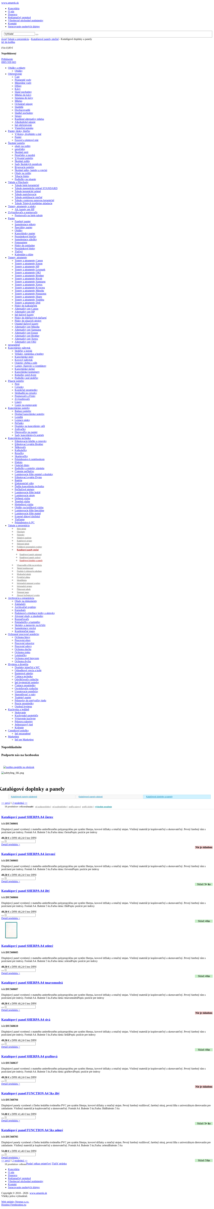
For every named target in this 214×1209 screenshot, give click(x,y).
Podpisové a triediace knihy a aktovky (35, 613)
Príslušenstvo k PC (25, 522)
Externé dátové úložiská (27, 516)
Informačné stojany (24, 586)
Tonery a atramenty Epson (28, 263)
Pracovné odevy (23, 646)
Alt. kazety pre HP (24, 209)
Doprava (12, 14)
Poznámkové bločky (25, 236)
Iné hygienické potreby (27, 682)
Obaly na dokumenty (26, 601)
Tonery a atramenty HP (27, 266)
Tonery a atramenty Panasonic (30, 293)
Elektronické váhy (24, 483)
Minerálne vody (23, 82)
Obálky (19, 70)
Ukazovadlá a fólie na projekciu (29, 565)
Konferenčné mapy (25, 631)
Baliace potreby (23, 411)
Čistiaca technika (24, 676)
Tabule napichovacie (25, 194)
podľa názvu (74, 807)
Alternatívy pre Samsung (28, 329)
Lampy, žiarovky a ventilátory (30, 365)
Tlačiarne (20, 519)
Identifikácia (22, 580)
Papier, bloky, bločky (19, 131)
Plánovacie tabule (24, 589)
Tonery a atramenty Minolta (29, 290)
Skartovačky (21, 456)
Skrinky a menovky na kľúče (30, 625)
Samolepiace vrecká (25, 628)
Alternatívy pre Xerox (26, 338)
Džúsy (18, 85)
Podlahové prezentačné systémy (29, 547)
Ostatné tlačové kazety (26, 323)
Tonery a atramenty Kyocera (30, 287)
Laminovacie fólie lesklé (27, 492)
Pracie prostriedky (24, 703)
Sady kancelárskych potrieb (29, 435)
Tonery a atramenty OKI (28, 272)
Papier (18, 137)
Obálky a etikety (16, 67)
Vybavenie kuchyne (25, 718)
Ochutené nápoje (24, 104)
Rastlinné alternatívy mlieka (29, 119)
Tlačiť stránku (59, 1163)
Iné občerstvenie (23, 125)
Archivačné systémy (25, 607)
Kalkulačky (21, 450)
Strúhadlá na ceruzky (26, 393)
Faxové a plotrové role (26, 140)
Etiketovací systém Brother (29, 444)
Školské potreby (16, 143)
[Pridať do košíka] (2, 842)
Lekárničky (21, 655)
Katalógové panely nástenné (31, 554)
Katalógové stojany (24, 541)
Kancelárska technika (19, 438)
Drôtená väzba (22, 498)
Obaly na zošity (23, 173)
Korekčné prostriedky (26, 390)
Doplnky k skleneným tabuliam (29, 571)
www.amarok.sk (10, 2)
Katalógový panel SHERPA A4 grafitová (29, 1056)
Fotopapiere (21, 242)
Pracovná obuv (23, 640)
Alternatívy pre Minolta (27, 326)
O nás (11, 11)
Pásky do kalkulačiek (26, 305)
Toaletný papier (23, 697)
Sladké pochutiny (24, 113)
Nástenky (20, 535)
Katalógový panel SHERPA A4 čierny (27, 817)
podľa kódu (87, 807)
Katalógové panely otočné (45, 39)
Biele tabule (21, 529)
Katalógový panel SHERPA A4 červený (28, 854)
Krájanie (19, 727)
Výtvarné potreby (24, 158)
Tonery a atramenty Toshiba (29, 299)
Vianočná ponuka (24, 128)
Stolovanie (20, 712)
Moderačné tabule (24, 574)
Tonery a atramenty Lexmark (30, 269)
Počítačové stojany (24, 489)
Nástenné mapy (23, 592)
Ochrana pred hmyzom (27, 658)
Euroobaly (20, 610)
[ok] (37, 34)
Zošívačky (20, 429)
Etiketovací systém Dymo (28, 477)
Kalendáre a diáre (24, 254)
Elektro (18, 462)
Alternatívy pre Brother (27, 335)
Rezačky (19, 453)
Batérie (18, 480)
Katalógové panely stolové (30, 557)
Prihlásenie (7, 59)
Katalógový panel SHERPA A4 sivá (25, 1019)
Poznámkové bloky (25, 248)
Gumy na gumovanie (26, 405)
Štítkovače (20, 447)
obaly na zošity (23, 146)
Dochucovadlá (22, 110)
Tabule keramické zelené (28, 191)
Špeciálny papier (23, 227)
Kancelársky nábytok (19, 347)
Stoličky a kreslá (23, 350)
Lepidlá (19, 417)
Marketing (13, 736)
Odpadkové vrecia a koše (28, 670)
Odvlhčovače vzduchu (26, 679)
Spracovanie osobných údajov (24, 26)
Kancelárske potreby (19, 408)
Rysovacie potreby (24, 167)
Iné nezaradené (23, 733)
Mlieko (18, 101)
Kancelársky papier (25, 233)
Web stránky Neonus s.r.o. (15, 1201)
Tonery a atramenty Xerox (28, 284)
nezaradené (14, 344)
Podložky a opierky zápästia (29, 468)
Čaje (17, 76)
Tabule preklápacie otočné (28, 197)
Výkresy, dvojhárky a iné (28, 134)
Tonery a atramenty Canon (29, 260)
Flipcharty (21, 532)
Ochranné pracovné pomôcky (23, 634)
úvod (4, 39)
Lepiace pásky (22, 420)
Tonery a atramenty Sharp (28, 296)
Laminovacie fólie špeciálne (29, 510)
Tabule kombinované (25, 568)
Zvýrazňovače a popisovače (22, 212)
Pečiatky (19, 423)
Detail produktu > (10, 844)
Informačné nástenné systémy (28, 583)
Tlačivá (19, 251)
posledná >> (20, 803)
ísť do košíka (8, 42)
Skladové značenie (24, 538)
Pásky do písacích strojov (28, 320)
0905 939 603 (8, 62)
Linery (18, 402)
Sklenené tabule (23, 544)
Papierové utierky (24, 673)
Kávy (18, 88)
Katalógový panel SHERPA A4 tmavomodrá (32, 982)
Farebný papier (23, 221)
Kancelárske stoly (24, 356)
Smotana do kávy (24, 98)
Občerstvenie (15, 73)
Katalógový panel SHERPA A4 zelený (27, 946)
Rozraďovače (22, 619)
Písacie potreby (16, 381)
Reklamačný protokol (19, 17)
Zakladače (20, 604)
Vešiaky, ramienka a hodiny (29, 353)
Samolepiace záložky (26, 239)
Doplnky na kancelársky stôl (30, 426)
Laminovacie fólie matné (28, 513)
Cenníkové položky (18, 730)
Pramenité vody (23, 79)
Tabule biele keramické (27, 185)
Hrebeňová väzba (24, 504)
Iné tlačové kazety (24, 314)
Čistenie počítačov (24, 471)
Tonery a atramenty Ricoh (28, 278)
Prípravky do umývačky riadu (30, 700)
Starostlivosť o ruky (25, 694)
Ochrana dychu (23, 661)
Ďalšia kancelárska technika (29, 486)
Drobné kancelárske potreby (29, 414)
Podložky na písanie (25, 179)
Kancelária (13, 8)
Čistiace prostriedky (25, 685)
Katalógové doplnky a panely (31, 560)
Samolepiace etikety (25, 224)
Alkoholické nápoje (25, 122)
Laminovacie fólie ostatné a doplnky (34, 474)
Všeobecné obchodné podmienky (25, 20)
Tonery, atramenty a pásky (22, 206)
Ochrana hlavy (22, 637)
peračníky (20, 149)
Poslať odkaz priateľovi (38, 1163)
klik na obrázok (26, 767)
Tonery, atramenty (17, 257)
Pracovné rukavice (24, 643)
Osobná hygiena (23, 706)
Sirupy (18, 116)
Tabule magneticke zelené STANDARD (36, 188)
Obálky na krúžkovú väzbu (29, 507)
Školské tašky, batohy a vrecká (31, 170)
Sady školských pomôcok (28, 164)
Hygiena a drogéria (18, 664)
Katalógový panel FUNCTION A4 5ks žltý (30, 1093)
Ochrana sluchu (23, 649)
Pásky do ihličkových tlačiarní (30, 317)
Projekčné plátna (23, 577)
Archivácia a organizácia (21, 598)
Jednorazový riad (24, 724)
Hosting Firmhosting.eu (13, 1204)
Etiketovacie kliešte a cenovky (31, 441)
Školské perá (21, 152)
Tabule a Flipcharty (18, 182)
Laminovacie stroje (25, 495)
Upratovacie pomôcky (26, 691)
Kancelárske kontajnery (27, 371)
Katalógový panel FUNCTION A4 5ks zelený (32, 1130)
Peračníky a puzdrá (25, 155)
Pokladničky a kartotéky (27, 622)
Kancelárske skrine (25, 368)
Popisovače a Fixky (25, 396)
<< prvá (5, 803)
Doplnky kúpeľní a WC (27, 667)
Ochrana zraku (22, 652)
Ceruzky (19, 387)
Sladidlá (19, 107)
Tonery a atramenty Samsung (30, 281)
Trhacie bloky (22, 176)
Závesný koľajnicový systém (28, 595)
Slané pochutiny (23, 91)
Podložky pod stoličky (26, 378)
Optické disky (22, 465)
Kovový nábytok (24, 359)
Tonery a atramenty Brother (29, 275)
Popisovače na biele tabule (29, 215)
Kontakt (12, 23)
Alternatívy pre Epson (26, 332)
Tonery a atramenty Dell (27, 302)
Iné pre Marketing (24, 739)
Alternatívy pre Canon (26, 308)
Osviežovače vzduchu (26, 688)
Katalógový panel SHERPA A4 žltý (25, 891)
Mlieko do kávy (23, 95)
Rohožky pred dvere (25, 375)
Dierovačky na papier (26, 432)
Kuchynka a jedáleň (18, 709)
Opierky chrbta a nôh (26, 362)
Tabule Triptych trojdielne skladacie (33, 203)
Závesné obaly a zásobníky (29, 616)
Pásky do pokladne (25, 245)
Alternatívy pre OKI (25, 341)
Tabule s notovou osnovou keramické (34, 200)
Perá (17, 384)
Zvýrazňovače (22, 399)
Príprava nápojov (24, 721)
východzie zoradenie (103, 807)
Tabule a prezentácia (18, 39)
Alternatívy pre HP (25, 311)
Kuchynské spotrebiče (26, 715)
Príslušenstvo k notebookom (29, 459)
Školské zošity (22, 161)
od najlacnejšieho (42, 807)
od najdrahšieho (59, 807)
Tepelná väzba (22, 501)
